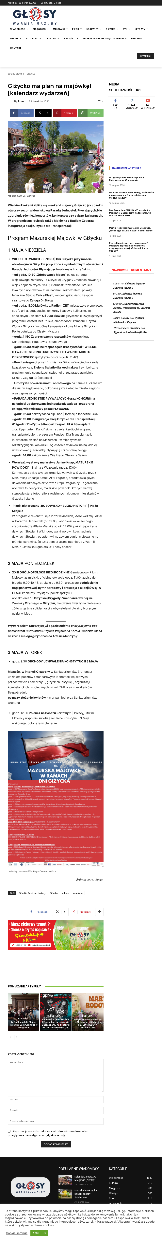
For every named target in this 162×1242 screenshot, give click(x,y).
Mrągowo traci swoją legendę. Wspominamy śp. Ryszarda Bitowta (131, 308)
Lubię (115, 99)
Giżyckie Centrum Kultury (32, 892)
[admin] (11, 101)
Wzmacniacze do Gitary (126, 328)
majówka (78, 892)
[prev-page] (10, 1037)
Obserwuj (132, 99)
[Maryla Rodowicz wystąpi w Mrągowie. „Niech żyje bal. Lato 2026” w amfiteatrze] (88, 1012)
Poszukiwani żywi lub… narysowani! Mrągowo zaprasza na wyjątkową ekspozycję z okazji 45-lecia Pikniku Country (128, 247)
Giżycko (30, 73)
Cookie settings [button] (16, 1233)
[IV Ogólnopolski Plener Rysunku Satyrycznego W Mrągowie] (23, 1012)
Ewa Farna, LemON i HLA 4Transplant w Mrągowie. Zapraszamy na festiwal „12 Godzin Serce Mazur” (56, 1023)
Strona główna (16, 73)
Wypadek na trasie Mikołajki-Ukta (130, 332)
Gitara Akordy (121, 317)
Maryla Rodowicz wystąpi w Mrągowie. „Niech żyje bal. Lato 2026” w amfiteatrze (88, 1023)
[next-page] (16, 1037)
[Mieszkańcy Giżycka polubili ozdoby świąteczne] (65, 1193)
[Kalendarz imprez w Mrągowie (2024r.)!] (65, 1180)
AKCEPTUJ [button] (39, 1232)
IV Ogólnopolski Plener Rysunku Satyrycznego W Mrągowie (24, 1025)
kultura (65, 892)
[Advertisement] (131, 137)
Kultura (23, 1018)
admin (22, 101)
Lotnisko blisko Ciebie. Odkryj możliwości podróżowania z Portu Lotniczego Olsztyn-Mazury (131, 195)
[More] (99, 912)
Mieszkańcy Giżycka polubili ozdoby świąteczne (85, 1194)
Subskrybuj (148, 99)
